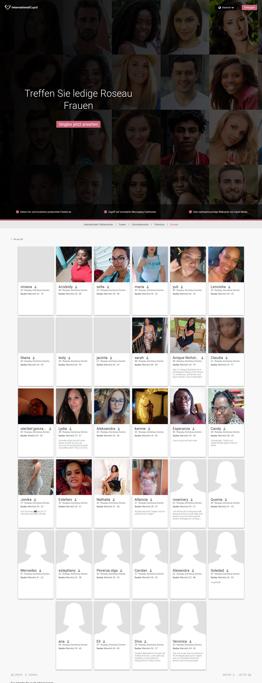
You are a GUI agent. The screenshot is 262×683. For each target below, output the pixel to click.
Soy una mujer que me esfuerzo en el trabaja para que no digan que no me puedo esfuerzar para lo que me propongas (188, 657)
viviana (26, 287)
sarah (139, 358)
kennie (140, 429)
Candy (216, 429)
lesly (62, 358)
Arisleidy (66, 287)
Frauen (122, 224)
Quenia (216, 499)
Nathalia (103, 499)
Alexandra (181, 570)
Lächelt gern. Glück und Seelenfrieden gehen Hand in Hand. (224, 443)
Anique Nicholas (186, 358)
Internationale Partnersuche (98, 224)
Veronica (180, 641)
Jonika (26, 499)
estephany (67, 570)
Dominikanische (140, 224)
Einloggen (249, 7)
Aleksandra (106, 429)
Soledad (217, 570)
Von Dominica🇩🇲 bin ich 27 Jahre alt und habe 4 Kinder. (33, 512)
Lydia (63, 429)
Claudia (217, 358)
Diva (138, 641)
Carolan (141, 570)
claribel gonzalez (33, 429)
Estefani (65, 499)
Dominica (159, 224)
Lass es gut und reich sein (185, 440)
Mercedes (28, 570)
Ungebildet (216, 582)
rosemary (180, 499)
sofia (100, 287)
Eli (99, 641)
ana (62, 641)
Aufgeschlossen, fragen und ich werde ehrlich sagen (150, 512)
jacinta (102, 358)
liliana (25, 358)
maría (139, 287)
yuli (175, 287)
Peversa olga (107, 570)
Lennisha (218, 287)
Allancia (141, 499)
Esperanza (181, 429)
